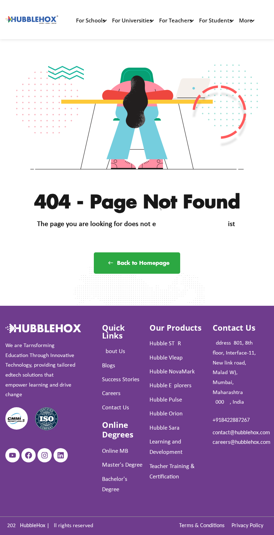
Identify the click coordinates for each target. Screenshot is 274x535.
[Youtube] (12, 455)
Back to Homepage (143, 263)
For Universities (132, 20)
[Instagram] (44, 455)
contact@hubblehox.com (241, 433)
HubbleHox (32, 526)
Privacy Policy (247, 526)
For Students (215, 20)
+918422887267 (231, 420)
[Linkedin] (61, 455)
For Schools (90, 20)
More (246, 20)
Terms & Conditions (201, 526)
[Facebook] (28, 455)
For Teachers (175, 20)
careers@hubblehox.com (241, 442)
